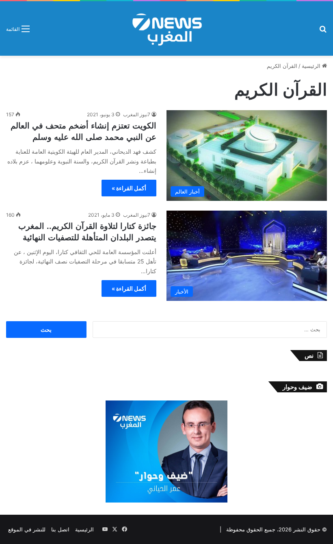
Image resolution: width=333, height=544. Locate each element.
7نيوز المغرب (136, 114)
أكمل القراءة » (129, 188)
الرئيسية (312, 66)
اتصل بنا (60, 529)
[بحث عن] (323, 31)
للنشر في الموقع (26, 529)
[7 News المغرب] (166, 28)
